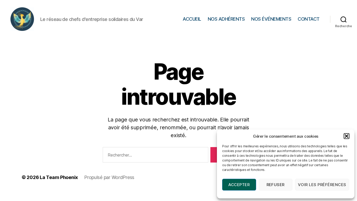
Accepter (239, 184)
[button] (346, 136)
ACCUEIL (192, 19)
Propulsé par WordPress (109, 177)
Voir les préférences (322, 184)
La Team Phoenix (59, 177)
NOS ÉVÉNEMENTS (271, 19)
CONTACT (309, 19)
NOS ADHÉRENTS (226, 19)
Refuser (276, 184)
